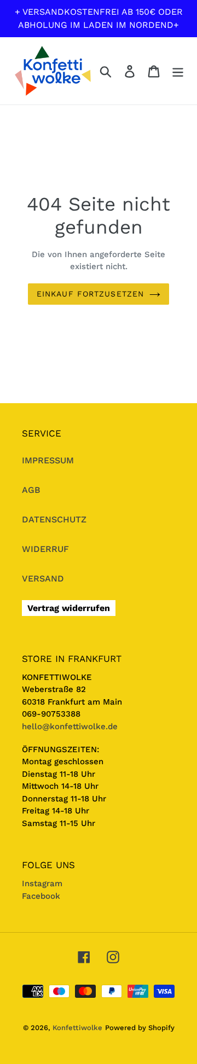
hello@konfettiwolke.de (70, 726)
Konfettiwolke (77, 1028)
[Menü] (178, 71)
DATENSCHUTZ (54, 519)
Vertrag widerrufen (68, 608)
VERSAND (43, 578)
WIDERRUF (45, 549)
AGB (31, 490)
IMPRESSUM (48, 460)
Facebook (41, 896)
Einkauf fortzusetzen (90, 293)
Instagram (42, 883)
